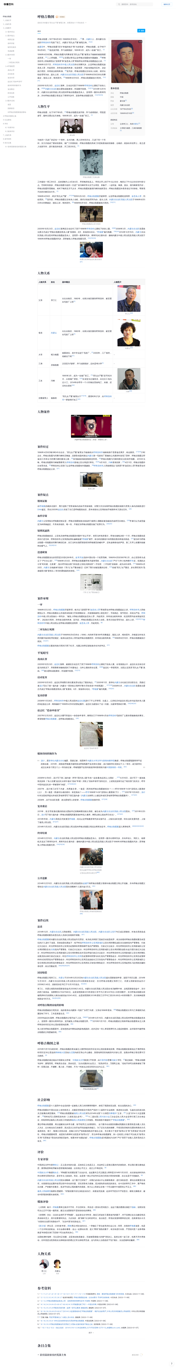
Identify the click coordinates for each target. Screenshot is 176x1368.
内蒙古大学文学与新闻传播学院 (101, 760)
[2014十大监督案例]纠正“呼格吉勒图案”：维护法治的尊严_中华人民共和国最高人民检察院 (97, 1311)
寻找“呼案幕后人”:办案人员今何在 (61, 1317)
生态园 (72, 1052)
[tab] (39, 31)
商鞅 (69, 1226)
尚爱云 (135, 124)
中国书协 (104, 1060)
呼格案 (100, 232)
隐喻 (134, 1207)
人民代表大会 (104, 1116)
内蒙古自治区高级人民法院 (71, 74)
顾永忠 (56, 1172)
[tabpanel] (91, 639)
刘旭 (53, 949)
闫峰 (110, 462)
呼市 (131, 561)
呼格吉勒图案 (93, 196)
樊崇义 (56, 1165)
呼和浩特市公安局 (89, 943)
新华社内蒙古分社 (56, 760)
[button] (139, 61)
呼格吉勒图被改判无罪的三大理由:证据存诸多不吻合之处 (71, 1324)
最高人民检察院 (78, 1120)
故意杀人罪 (136, 196)
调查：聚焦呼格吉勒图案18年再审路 (110, 1294)
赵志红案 (81, 700)
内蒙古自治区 (51, 89)
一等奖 (119, 767)
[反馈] (172, 1364)
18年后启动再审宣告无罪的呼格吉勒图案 (68, 1321)
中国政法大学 (78, 1060)
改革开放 (79, 557)
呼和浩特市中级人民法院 (63, 64)
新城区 (100, 943)
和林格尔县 (60, 1052)
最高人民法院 (80, 1113)
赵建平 (86, 883)
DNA (39, 509)
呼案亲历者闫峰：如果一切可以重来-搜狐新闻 (70, 1308)
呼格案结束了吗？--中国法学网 (84, 1304)
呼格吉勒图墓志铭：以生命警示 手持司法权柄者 (91, 1297)
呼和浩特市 (46, 42)
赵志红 (57, 85)
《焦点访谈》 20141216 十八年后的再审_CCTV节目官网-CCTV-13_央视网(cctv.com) (87, 1328)
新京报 (42, 1226)
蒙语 (41, 47)
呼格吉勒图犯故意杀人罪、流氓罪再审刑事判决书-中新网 (68, 1301)
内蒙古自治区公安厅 (107, 932)
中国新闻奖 (111, 767)
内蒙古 (89, 39)
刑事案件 (113, 1113)
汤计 (41, 686)
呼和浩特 (88, 85)
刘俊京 (114, 1060)
